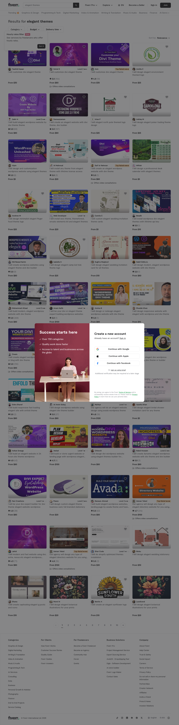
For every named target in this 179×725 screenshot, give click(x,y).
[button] (116, 349)
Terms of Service (125, 392)
